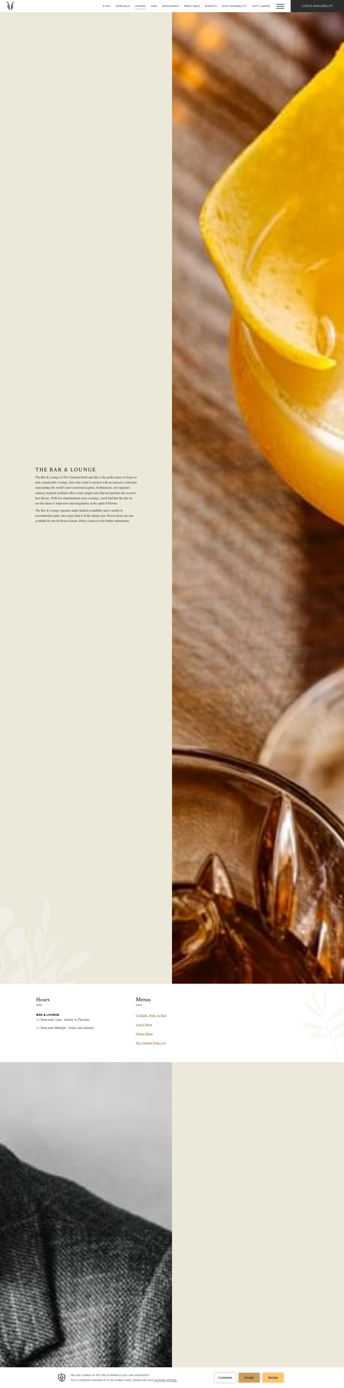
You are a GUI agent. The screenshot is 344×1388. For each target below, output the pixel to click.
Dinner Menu (144, 1033)
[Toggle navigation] (280, 6)
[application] (172, 1377)
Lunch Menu (144, 1024)
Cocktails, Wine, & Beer (151, 1015)
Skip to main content (13, 2)
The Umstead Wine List (151, 1043)
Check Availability (317, 6)
